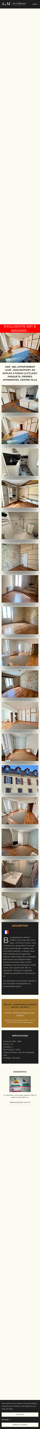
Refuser (5, 1420)
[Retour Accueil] (17, 4)
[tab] (6, 932)
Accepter (20, 1414)
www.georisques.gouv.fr (20, 1102)
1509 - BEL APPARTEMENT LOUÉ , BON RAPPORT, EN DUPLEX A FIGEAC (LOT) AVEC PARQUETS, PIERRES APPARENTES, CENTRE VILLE (20, 373)
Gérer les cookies (20, 1425)
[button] (35, 4)
